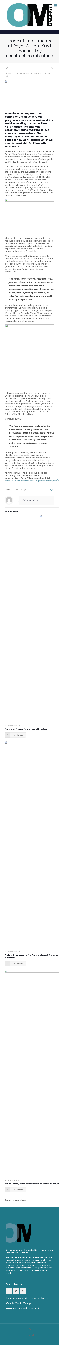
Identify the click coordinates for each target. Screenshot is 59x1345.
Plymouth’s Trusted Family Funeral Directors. (26, 729)
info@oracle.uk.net (27, 73)
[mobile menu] (55, 5)
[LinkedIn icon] (29, 1335)
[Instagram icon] (33, 1335)
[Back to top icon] (29, 1329)
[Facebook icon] (25, 1335)
